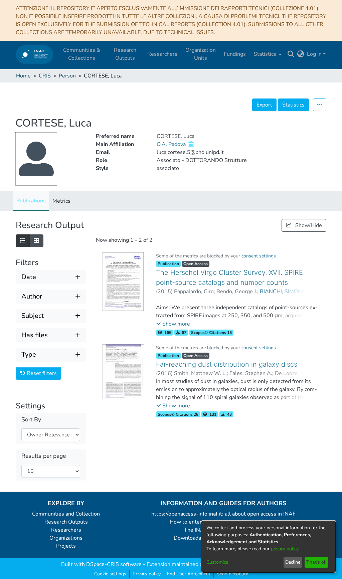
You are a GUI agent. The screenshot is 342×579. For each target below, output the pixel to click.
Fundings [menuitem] (235, 54)
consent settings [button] (258, 256)
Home (23, 75)
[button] (173, 324)
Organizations (65, 538)
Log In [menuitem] (314, 54)
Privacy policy (147, 574)
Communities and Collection (66, 514)
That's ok (316, 562)
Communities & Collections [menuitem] (81, 54)
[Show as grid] (36, 240)
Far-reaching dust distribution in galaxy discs (226, 364)
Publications (31, 200)
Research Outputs (66, 522)
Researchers (66, 530)
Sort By (31, 419)
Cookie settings (110, 574)
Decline (292, 562)
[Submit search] (291, 54)
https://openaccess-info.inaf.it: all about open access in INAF (223, 514)
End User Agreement (188, 574)
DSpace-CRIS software (114, 564)
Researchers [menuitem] (162, 54)
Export (264, 105)
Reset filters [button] (41, 373)
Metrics (61, 201)
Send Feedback (232, 574)
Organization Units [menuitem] (200, 54)
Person (67, 75)
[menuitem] (267, 54)
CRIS (45, 75)
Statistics (293, 105)
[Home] (34, 54)
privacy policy (284, 549)
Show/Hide (308, 225)
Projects (66, 546)
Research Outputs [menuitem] (125, 54)
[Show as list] (23, 240)
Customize (217, 562)
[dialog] (268, 546)
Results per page (43, 455)
